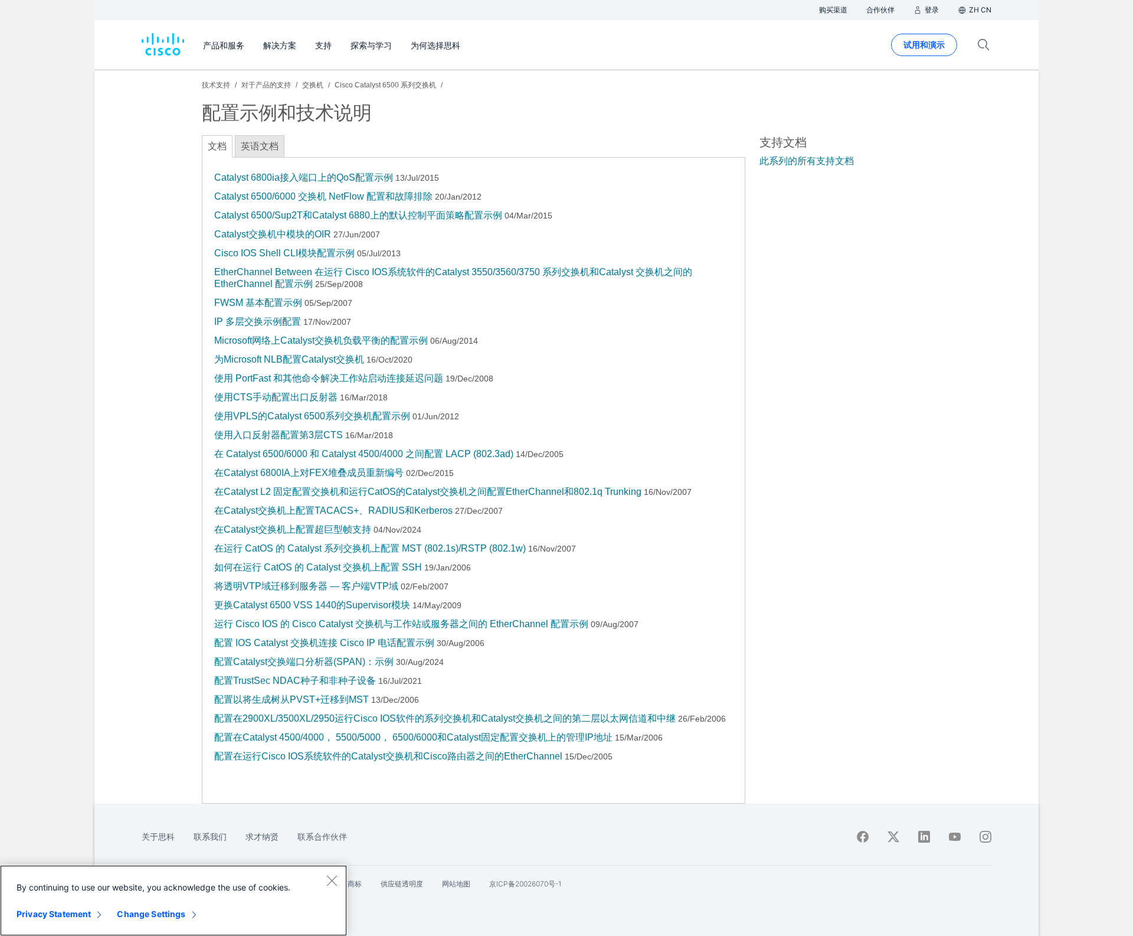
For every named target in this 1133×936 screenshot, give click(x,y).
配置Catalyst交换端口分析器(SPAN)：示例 (304, 662)
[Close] (332, 880)
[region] (173, 900)
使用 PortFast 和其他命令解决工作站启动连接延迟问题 (328, 378)
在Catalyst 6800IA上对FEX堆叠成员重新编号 (309, 473)
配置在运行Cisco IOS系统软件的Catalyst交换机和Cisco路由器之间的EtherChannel (388, 756)
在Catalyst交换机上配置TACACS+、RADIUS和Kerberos (333, 510)
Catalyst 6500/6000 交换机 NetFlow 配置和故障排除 (323, 196)
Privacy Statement (54, 914)
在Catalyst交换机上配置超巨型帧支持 (292, 529)
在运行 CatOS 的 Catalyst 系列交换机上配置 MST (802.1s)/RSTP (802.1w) (370, 548)
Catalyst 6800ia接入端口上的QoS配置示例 (303, 177)
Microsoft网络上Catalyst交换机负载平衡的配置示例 (321, 340)
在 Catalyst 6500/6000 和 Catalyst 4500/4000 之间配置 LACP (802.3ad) (363, 454)
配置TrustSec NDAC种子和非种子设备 (295, 681)
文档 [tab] (217, 146)
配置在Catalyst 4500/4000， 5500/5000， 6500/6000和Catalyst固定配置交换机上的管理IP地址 (413, 737)
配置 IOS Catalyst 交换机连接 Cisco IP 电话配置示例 (324, 643)
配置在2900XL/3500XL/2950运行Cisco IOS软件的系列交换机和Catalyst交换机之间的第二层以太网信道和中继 (445, 718)
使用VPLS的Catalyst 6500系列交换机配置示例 (312, 416)
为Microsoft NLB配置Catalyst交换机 (289, 359)
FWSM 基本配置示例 (258, 303)
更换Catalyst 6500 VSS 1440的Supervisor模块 (312, 605)
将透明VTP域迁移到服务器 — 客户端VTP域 (306, 586)
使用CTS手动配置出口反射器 (276, 397)
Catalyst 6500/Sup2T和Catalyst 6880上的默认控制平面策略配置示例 (358, 215)
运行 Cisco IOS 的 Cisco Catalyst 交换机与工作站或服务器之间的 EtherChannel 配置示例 (401, 624)
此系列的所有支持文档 (806, 161)
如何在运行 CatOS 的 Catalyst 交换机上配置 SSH (318, 567)
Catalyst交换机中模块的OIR (272, 234)
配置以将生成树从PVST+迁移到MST (291, 699)
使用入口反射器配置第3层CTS (278, 435)
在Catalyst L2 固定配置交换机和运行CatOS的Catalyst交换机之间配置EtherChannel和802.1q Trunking (427, 492)
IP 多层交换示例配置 (257, 322)
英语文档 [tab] (260, 146)
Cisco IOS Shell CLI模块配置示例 (285, 253)
